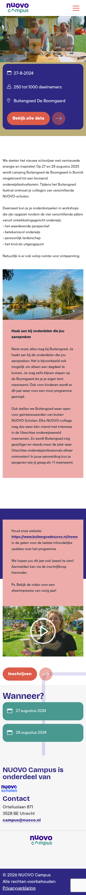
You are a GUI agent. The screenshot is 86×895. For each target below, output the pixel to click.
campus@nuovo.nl (22, 820)
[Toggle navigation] (76, 8)
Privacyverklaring (19, 888)
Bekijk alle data (28, 118)
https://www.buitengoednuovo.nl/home (44, 537)
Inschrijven (20, 674)
